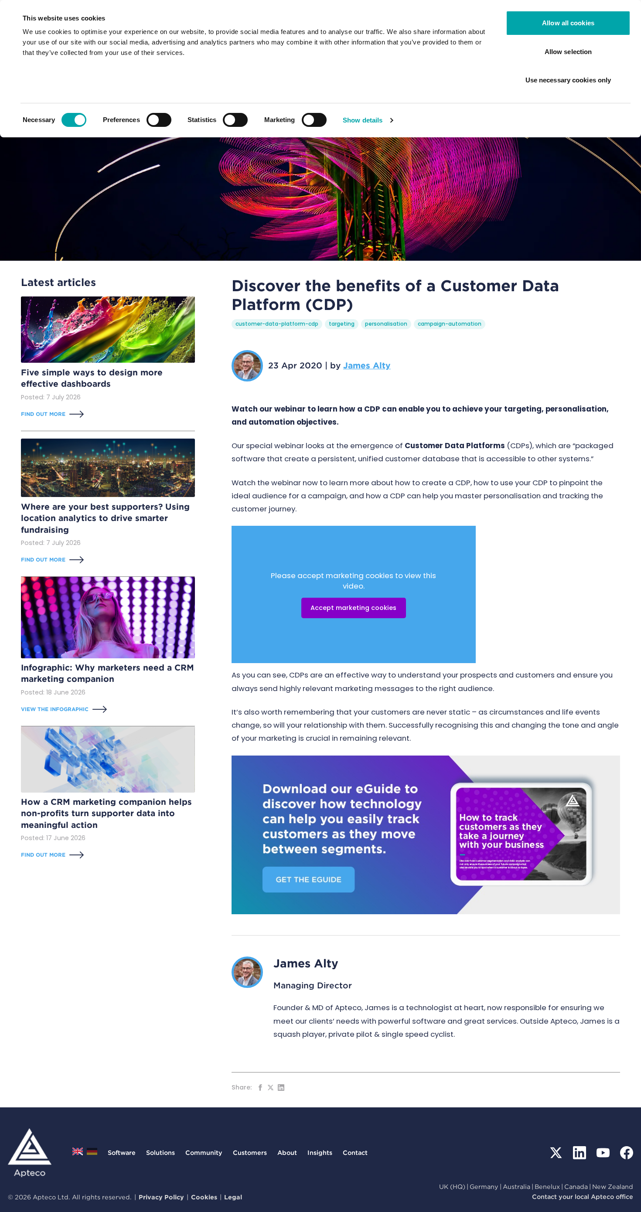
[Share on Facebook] (260, 1087)
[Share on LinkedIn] (281, 1087)
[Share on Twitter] (270, 1087)
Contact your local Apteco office (582, 1196)
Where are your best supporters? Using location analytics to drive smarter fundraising (105, 518)
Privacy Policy (161, 1197)
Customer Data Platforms (455, 445)
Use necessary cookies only (568, 80)
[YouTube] (603, 1152)
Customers (250, 1152)
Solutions (160, 1152)
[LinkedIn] (579, 1152)
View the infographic (55, 708)
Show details (362, 120)
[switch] (159, 120)
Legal (233, 1197)
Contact (355, 1152)
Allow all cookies (568, 23)
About (287, 1152)
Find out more (43, 413)
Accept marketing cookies (353, 607)
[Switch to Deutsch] (92, 1154)
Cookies (204, 1197)
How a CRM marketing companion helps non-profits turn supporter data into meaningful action (106, 813)
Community (203, 1152)
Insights (319, 1152)
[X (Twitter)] (556, 1152)
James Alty (367, 366)
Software (122, 1152)
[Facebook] (626, 1152)
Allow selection (568, 51)
